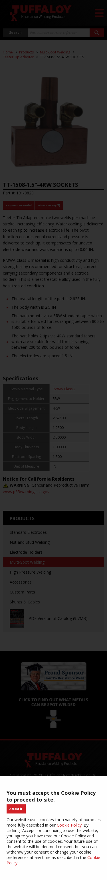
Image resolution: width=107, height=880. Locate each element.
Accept (14, 809)
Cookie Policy (69, 825)
